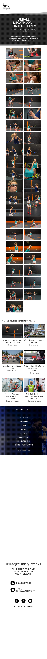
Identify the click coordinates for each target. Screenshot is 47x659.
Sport (23, 429)
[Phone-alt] (12, 583)
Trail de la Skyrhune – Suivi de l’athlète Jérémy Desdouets (34, 396)
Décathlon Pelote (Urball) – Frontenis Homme (12, 341)
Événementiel (23, 418)
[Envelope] (12, 590)
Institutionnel (23, 441)
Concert (23, 425)
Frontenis (25, 40)
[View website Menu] (40, 6)
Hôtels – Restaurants (23, 445)
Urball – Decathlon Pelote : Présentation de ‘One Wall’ (34, 368)
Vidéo (28, 409)
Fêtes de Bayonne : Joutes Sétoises (34, 341)
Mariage (23, 433)
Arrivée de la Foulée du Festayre (12, 367)
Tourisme (23, 421)
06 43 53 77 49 (23, 583)
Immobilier (23, 437)
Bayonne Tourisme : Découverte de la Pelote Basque (12, 396)
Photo (19, 409)
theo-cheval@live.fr (25, 589)
